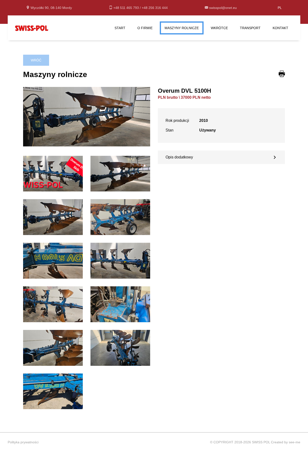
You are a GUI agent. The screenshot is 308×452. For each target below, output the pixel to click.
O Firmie (145, 28)
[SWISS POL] (32, 28)
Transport (250, 28)
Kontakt (280, 28)
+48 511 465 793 (126, 8)
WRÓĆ (36, 60)
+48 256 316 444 (155, 8)
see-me (294, 442)
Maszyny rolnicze (182, 28)
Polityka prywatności (23, 442)
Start (120, 28)
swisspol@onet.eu (223, 8)
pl (280, 8)
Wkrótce (219, 28)
